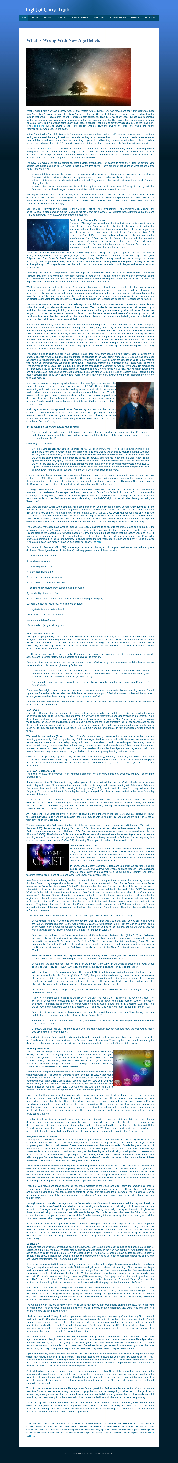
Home (24, 17)
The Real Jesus (61, 17)
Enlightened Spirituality (117, 17)
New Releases (149, 17)
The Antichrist (99, 17)
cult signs (39, 126)
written (48, 148)
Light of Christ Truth (47, 9)
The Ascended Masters (80, 17)
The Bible (34, 17)
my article (86, 696)
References (135, 17)
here (99, 542)
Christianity (47, 17)
